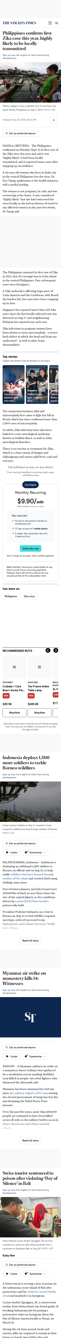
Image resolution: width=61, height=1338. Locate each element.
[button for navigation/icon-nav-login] (50, 23)
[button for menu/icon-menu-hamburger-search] (56, 22)
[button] (50, 23)
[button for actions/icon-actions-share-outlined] (53, 120)
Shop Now (14, 712)
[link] (19, 23)
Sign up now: (9, 55)
